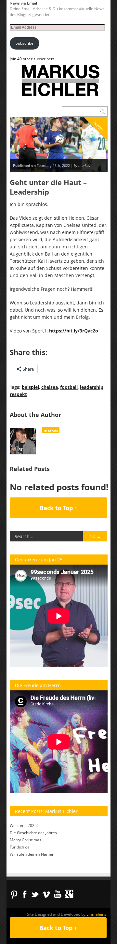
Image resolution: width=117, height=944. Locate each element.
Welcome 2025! (24, 825)
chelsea (49, 387)
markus (51, 430)
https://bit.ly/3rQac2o (73, 331)
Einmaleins (96, 914)
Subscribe (24, 43)
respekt (18, 394)
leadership (91, 387)
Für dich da (20, 847)
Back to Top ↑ (58, 508)
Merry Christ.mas (25, 840)
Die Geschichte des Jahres (33, 832)
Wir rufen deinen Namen (32, 854)
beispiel (30, 387)
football (69, 387)
